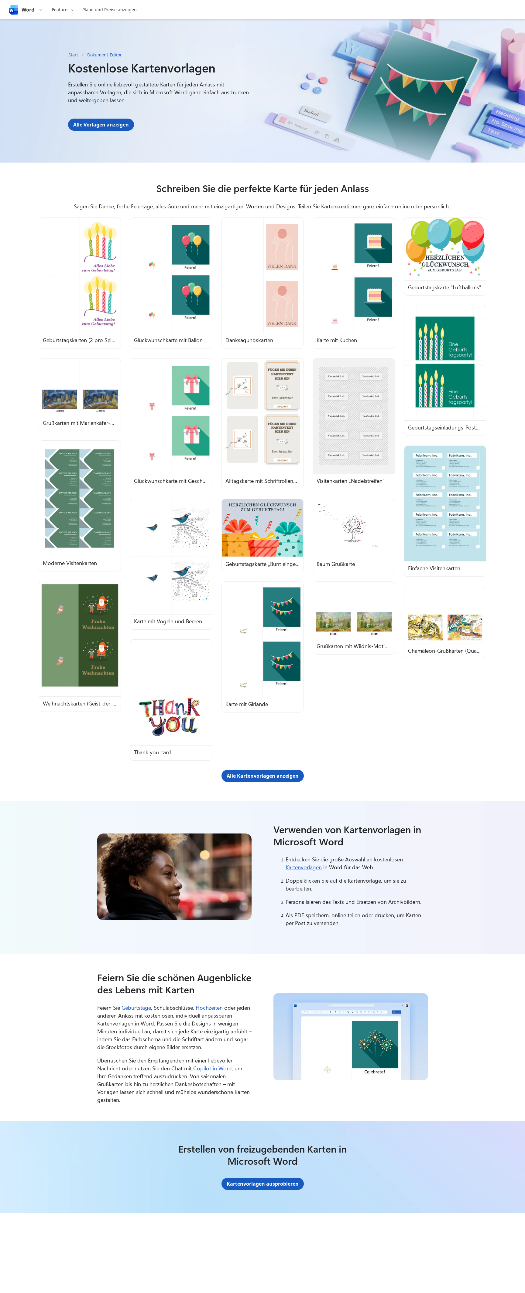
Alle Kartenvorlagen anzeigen (263, 776)
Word (28, 9)
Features (61, 9)
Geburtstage (136, 1007)
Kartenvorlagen (304, 867)
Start (73, 55)
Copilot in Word (212, 1068)
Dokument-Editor (104, 55)
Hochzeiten (209, 1007)
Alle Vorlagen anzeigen (101, 124)
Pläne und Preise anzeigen (109, 9)
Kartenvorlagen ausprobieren (263, 1183)
